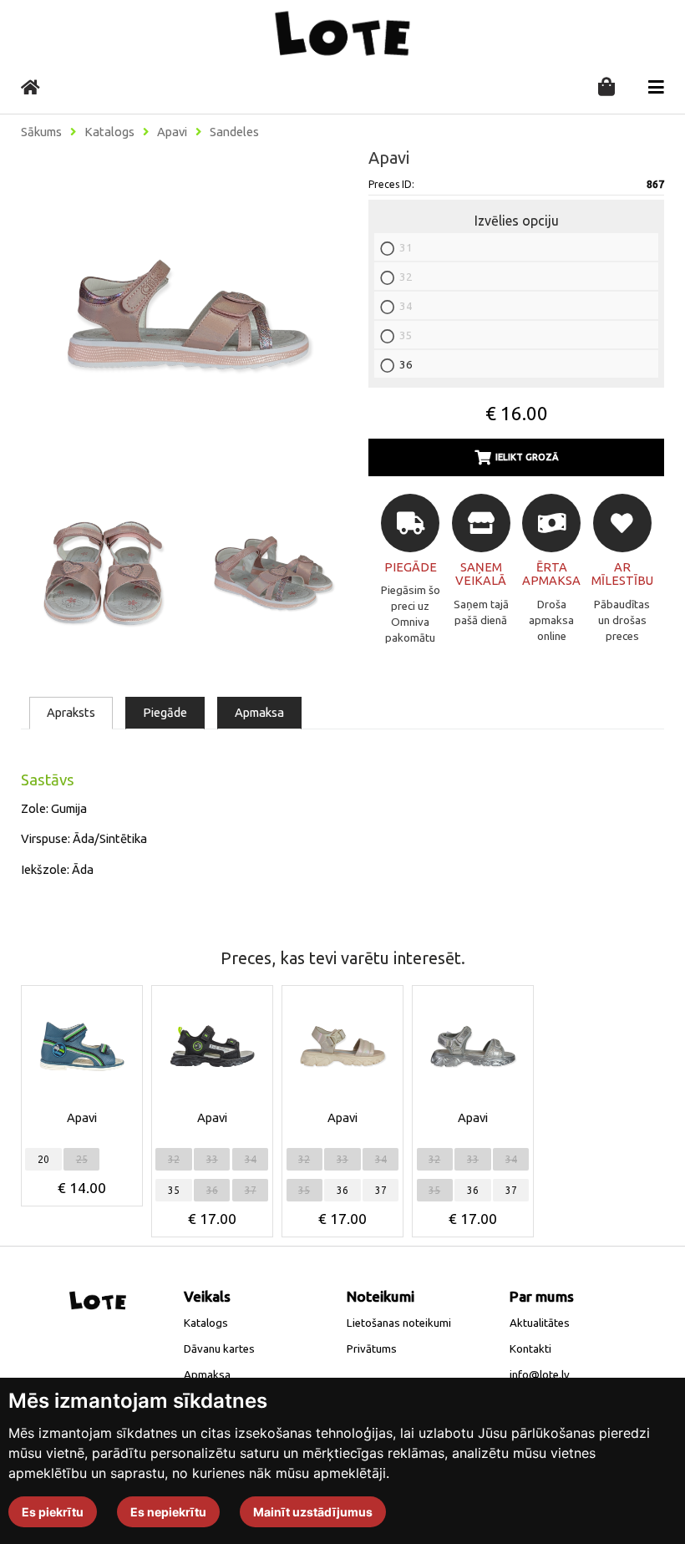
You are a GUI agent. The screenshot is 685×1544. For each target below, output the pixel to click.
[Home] (30, 87)
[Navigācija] (656, 87)
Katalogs (109, 132)
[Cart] (606, 88)
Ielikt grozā (527, 457)
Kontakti (530, 1349)
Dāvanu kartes (219, 1349)
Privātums (372, 1349)
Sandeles (234, 132)
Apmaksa (259, 712)
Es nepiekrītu (168, 1512)
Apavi (172, 132)
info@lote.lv (540, 1375)
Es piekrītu (53, 1512)
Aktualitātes (540, 1323)
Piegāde (165, 712)
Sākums (41, 132)
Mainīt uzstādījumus (313, 1512)
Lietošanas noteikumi (399, 1323)
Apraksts (71, 712)
